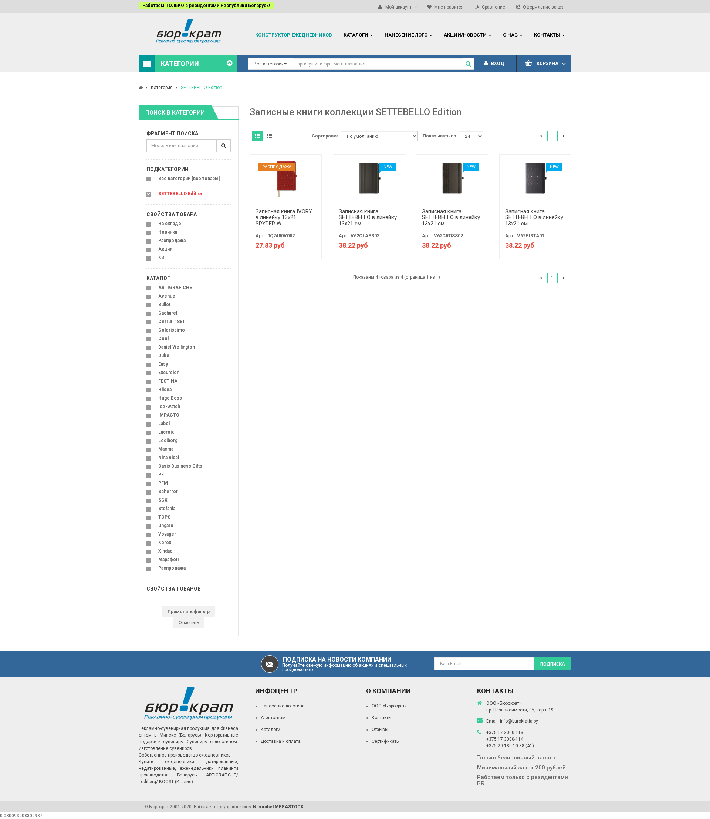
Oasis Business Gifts (180, 466)
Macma (165, 449)
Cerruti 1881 (171, 321)
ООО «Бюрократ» (389, 705)
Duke (163, 355)
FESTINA (168, 381)
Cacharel (167, 313)
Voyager (167, 534)
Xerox (164, 542)
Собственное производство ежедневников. (185, 755)
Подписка (552, 664)
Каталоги (270, 729)
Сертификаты (386, 741)
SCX (163, 500)
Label (164, 423)
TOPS (164, 517)
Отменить (189, 622)
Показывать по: (440, 136)
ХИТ (163, 257)
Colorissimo (171, 330)
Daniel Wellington (176, 347)
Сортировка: (325, 136)
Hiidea (165, 389)
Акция (165, 249)
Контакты (382, 717)
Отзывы (380, 729)
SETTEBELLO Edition (201, 87)
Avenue (166, 296)
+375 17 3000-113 (504, 732)
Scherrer (168, 491)
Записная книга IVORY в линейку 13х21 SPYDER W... (284, 217)
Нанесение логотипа (283, 705)
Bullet (164, 304)
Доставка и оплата (281, 741)
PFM (163, 483)
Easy (163, 364)
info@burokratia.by (519, 721)
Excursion (168, 372)
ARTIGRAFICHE (175, 287)
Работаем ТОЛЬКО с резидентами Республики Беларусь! (206, 5)
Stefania (166, 508)
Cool (163, 338)
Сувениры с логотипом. (212, 741)
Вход (497, 63)
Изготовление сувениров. (166, 748)
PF (161, 474)
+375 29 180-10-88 (505, 745)
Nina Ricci (168, 457)
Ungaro (165, 525)
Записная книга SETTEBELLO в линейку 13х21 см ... (368, 217)
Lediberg (168, 440)
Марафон (168, 559)
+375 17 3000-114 (504, 739)
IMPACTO (168, 415)
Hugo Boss (170, 398)
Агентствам (273, 717)
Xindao (165, 551)
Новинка (167, 232)
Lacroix (166, 432)
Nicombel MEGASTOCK (278, 806)
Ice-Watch (169, 406)
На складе (169, 223)
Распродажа (172, 240)
